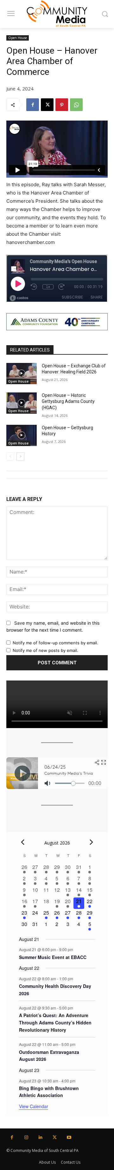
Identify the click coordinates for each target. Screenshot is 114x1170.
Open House (17, 38)
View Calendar (33, 1106)
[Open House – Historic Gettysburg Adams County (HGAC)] (21, 403)
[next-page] (20, 456)
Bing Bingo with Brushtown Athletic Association (49, 1092)
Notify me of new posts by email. (45, 650)
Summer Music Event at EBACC (52, 957)
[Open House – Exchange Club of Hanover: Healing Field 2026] (21, 373)
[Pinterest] (61, 104)
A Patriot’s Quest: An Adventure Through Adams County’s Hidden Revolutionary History (55, 1022)
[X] (47, 104)
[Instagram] (26, 1137)
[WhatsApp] (76, 104)
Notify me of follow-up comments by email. (55, 642)
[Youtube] (68, 1137)
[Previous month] (23, 842)
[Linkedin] (40, 1137)
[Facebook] (32, 104)
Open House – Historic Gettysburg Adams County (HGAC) (68, 401)
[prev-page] (10, 456)
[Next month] (91, 842)
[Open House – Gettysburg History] (21, 435)
